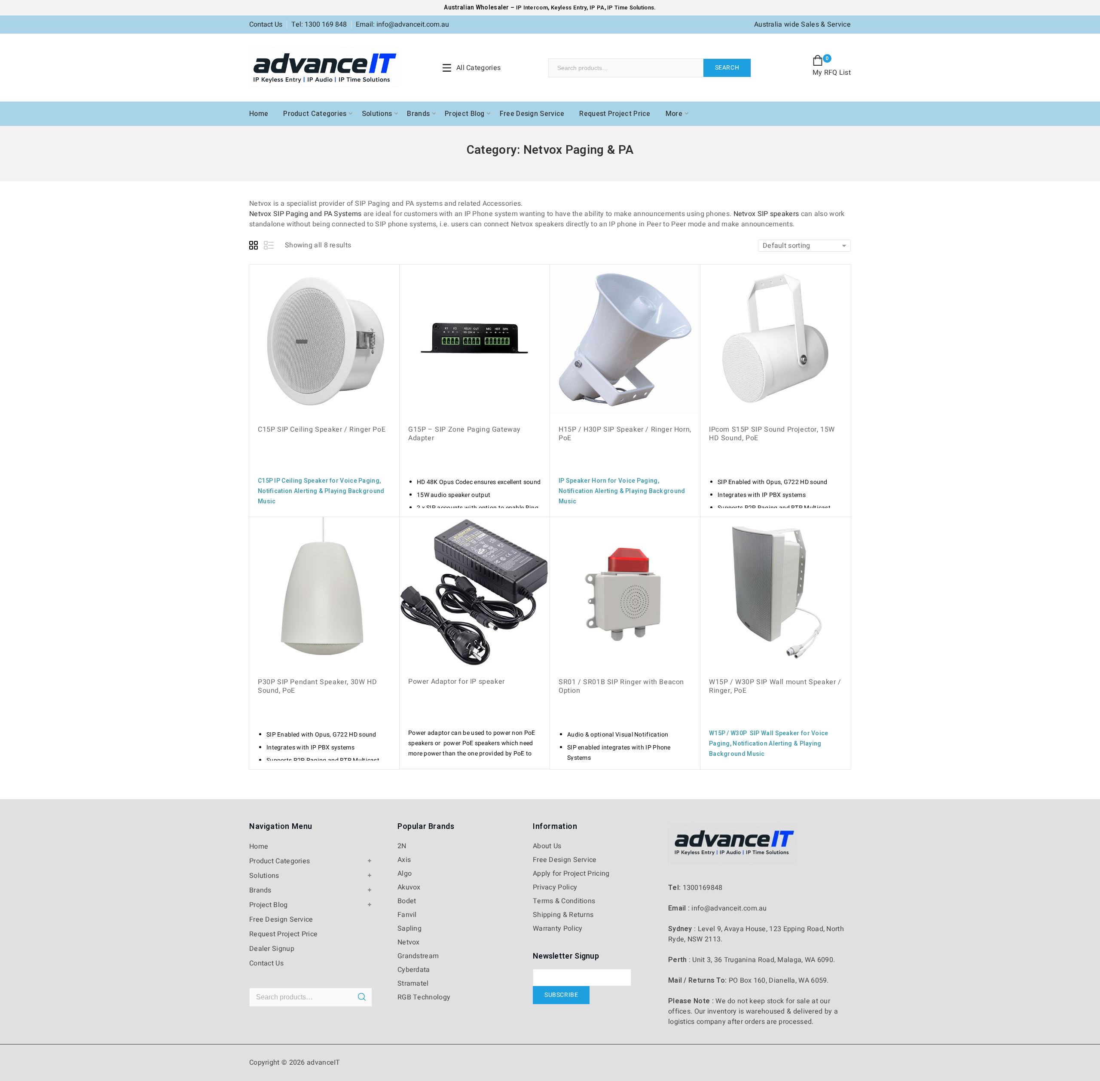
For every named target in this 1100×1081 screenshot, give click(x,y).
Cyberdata (413, 970)
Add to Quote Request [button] (305, 516)
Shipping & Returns (563, 915)
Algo (404, 873)
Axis (404, 860)
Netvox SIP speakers (766, 214)
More (674, 114)
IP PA (597, 7)
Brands (418, 114)
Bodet (406, 901)
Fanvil (407, 915)
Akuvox (409, 887)
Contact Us (265, 24)
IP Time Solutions (630, 7)
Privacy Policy (555, 887)
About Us (547, 846)
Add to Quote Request (605, 516)
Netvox (408, 942)
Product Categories (314, 114)
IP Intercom (532, 7)
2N (401, 846)
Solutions (377, 114)
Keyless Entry (568, 7)
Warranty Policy (558, 928)
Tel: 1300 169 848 (319, 24)
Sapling (409, 928)
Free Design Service (532, 114)
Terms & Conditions (564, 901)
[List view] (269, 246)
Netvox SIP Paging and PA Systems (305, 214)
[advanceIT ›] (324, 67)
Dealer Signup (271, 949)
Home (258, 114)
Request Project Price (614, 114)
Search (727, 67)
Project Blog (465, 114)
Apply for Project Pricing (571, 873)
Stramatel (413, 983)
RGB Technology (423, 997)
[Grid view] (254, 246)
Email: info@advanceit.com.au (402, 24)
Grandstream (418, 956)
